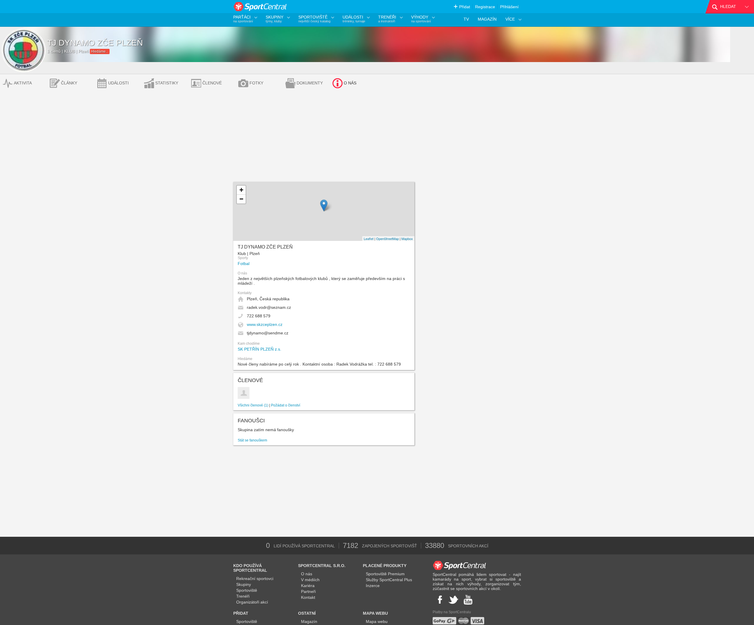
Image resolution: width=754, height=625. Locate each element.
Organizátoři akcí (252, 602)
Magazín (309, 621)
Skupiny (243, 584)
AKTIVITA (23, 83)
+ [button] (241, 190)
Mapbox (407, 238)
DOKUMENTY (310, 83)
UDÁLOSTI (118, 83)
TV (466, 19)
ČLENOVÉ (212, 83)
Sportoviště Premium (385, 573)
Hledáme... (99, 51)
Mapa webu (377, 621)
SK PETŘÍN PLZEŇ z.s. (259, 349)
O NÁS (350, 83)
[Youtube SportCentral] (468, 599)
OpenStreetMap (387, 238)
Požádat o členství (285, 405)
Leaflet (368, 238)
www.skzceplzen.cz (264, 324)
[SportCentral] (260, 6)
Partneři (308, 591)
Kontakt (308, 597)
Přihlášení (509, 6)
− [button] (241, 199)
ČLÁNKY (69, 83)
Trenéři (242, 596)
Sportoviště (246, 590)
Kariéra (308, 585)
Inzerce (373, 585)
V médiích (310, 579)
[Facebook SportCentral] (439, 599)
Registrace (485, 6)
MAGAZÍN (487, 19)
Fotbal (243, 263)
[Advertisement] (377, 138)
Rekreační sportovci (254, 578)
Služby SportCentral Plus (389, 579)
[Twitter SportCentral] (453, 599)
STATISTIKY (166, 83)
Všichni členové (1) (253, 405)
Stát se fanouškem (252, 440)
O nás (306, 573)
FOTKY (256, 83)
